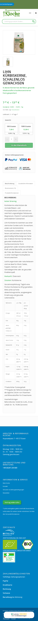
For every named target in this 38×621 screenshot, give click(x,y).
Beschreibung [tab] (9, 183)
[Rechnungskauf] (25, 168)
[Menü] (30, 13)
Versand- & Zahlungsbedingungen (13, 490)
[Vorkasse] (11, 168)
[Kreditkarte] (25, 159)
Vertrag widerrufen (12, 502)
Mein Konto (6, 483)
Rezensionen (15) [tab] (10, 188)
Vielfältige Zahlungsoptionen (14, 577)
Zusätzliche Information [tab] (25, 183)
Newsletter (6, 493)
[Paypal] (11, 159)
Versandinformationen (12, 514)
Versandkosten (15, 109)
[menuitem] (30, 13)
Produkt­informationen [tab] (12, 193)
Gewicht (8, 120)
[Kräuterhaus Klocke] (11, 13)
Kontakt (5, 486)
